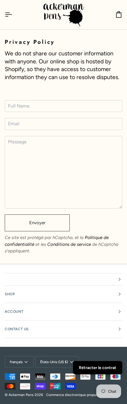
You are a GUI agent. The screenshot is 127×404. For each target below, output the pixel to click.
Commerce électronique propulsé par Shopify (83, 395)
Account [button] (14, 312)
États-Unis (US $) (54, 362)
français (16, 362)
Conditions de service (69, 244)
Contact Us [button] (17, 329)
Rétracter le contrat (97, 367)
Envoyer (37, 222)
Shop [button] (10, 294)
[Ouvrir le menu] (13, 14)
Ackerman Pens (21, 395)
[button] (63, 279)
